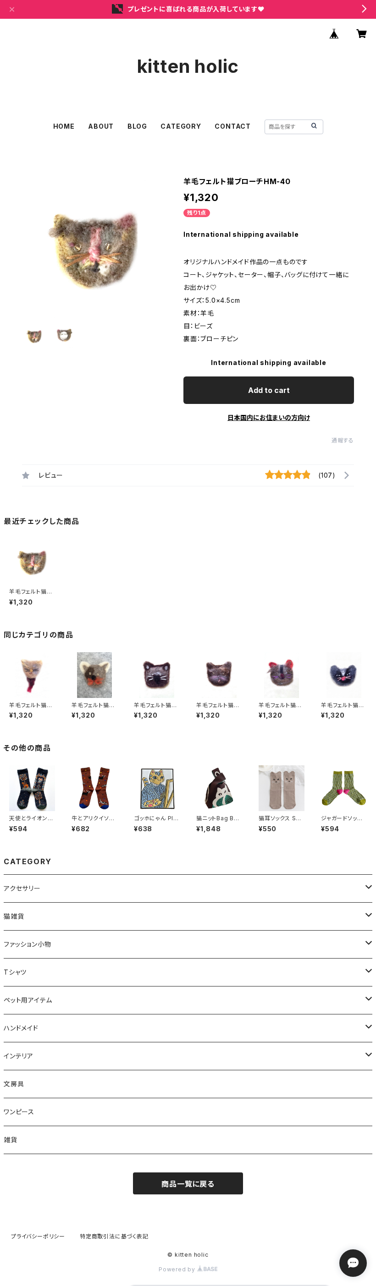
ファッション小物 (31, 944)
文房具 (14, 1084)
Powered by (178, 1269)
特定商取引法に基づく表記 (114, 1236)
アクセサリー (22, 888)
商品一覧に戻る (188, 1183)
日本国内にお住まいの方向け (268, 417)
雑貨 (10, 1140)
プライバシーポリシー (38, 1236)
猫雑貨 (14, 916)
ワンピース (19, 1112)
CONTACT (233, 126)
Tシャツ (18, 972)
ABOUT (101, 126)
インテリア (18, 1056)
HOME (64, 126)
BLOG (137, 126)
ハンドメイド (21, 1028)
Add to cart (269, 390)
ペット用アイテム (28, 1000)
